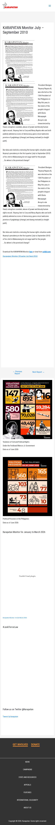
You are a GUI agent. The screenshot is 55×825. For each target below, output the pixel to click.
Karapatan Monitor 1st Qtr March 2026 (15, 618)
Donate (35, 744)
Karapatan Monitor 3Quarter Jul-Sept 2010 (20, 256)
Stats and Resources (27, 777)
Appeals (27, 785)
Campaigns (27, 769)
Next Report (38, 372)
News (27, 762)
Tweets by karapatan (10, 716)
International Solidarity (27, 800)
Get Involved (20, 744)
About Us (27, 807)
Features (27, 792)
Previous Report (17, 373)
